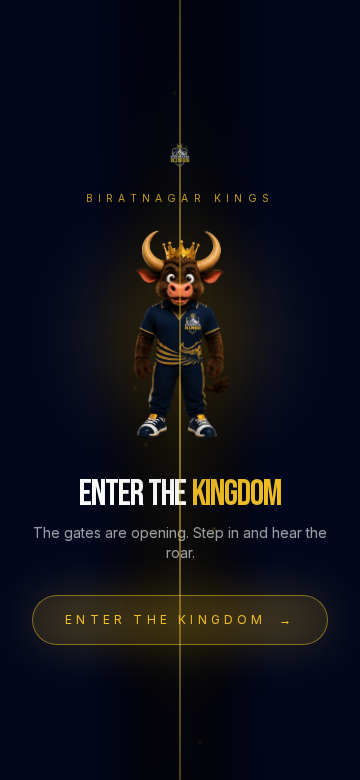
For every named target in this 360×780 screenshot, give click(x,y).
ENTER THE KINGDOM (180, 619)
